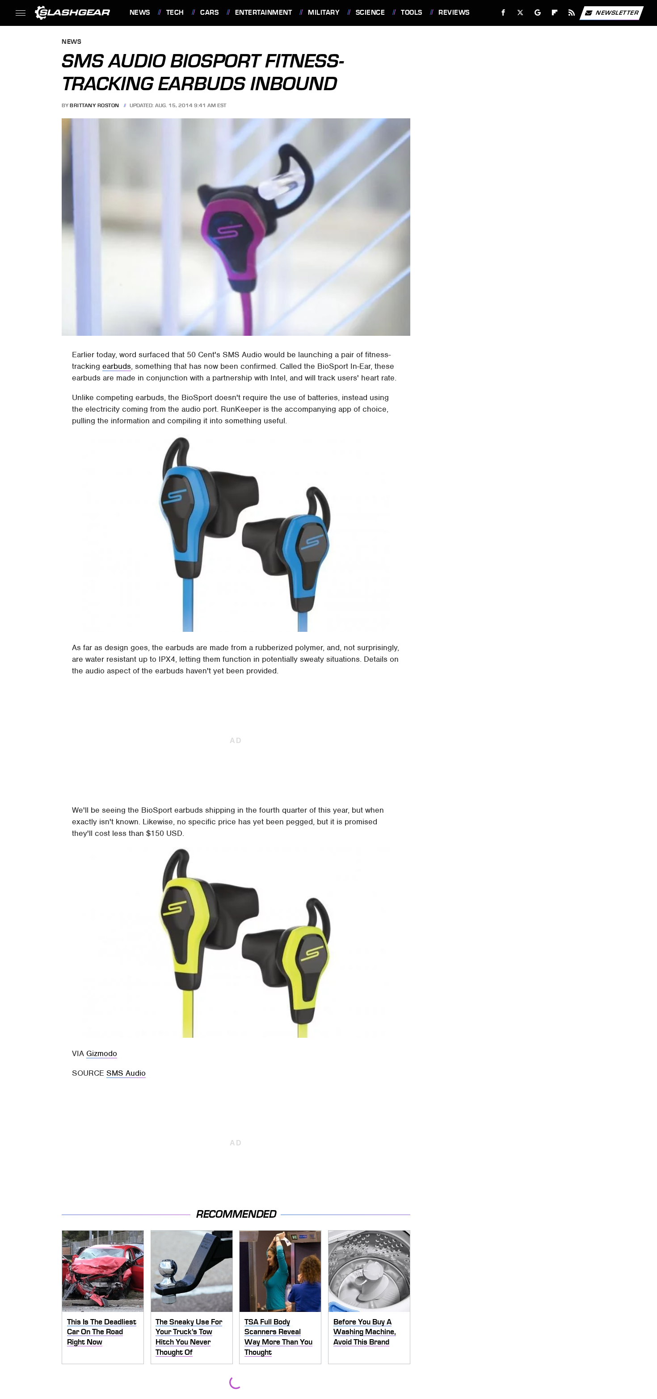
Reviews (453, 12)
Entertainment (263, 12)
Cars (209, 12)
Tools (411, 12)
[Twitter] (520, 13)
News (140, 12)
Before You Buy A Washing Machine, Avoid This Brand (364, 1331)
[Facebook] (503, 13)
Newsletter (617, 12)
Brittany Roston (94, 105)
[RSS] (571, 13)
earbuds (116, 366)
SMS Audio (126, 1073)
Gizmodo (101, 1053)
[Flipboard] (554, 13)
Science (370, 12)
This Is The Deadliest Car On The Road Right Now (101, 1331)
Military (323, 12)
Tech (175, 12)
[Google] (537, 13)
